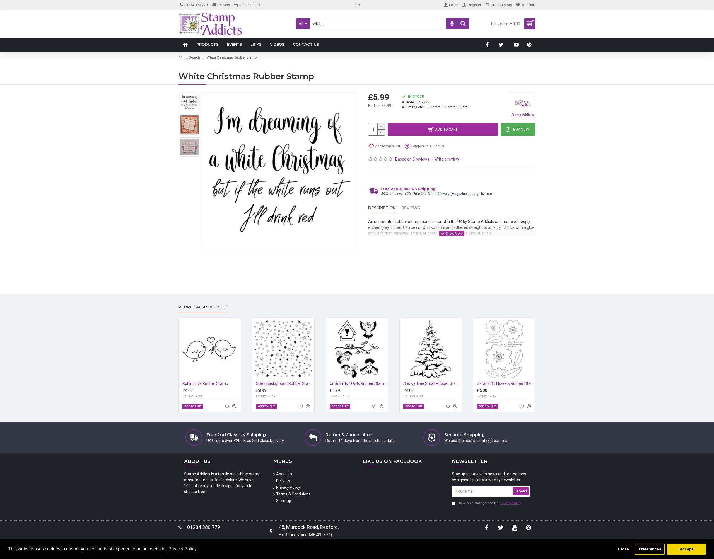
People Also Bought (202, 307)
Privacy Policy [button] (182, 548)
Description (382, 208)
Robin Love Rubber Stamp (205, 383)
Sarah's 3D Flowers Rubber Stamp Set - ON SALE (505, 383)
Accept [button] (686, 549)
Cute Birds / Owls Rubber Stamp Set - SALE (358, 383)
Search (194, 57)
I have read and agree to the (489, 503)
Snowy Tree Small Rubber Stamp (431, 383)
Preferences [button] (650, 549)
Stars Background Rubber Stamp (284, 383)
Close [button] (623, 549)
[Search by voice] (451, 23)
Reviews (410, 208)
